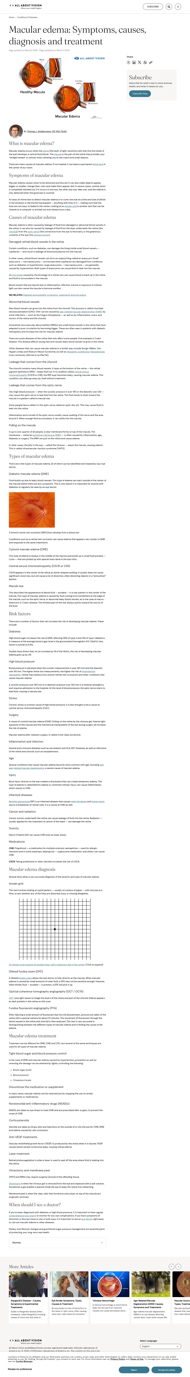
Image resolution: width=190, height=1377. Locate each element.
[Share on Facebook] (128, 62)
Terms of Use (137, 1359)
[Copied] (150, 62)
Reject (134, 1370)
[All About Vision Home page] (25, 6)
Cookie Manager (24, 1361)
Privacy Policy (118, 1359)
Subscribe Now (140, 93)
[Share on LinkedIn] (134, 62)
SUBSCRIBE (153, 6)
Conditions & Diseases (27, 17)
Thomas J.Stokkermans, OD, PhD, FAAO (47, 131)
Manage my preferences (20, 1369)
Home (11, 17)
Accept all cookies (166, 1370)
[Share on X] (139, 62)
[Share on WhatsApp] (145, 62)
